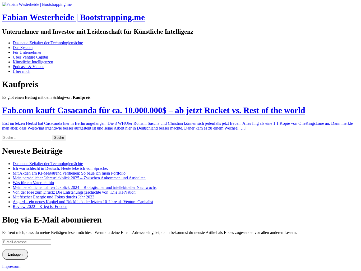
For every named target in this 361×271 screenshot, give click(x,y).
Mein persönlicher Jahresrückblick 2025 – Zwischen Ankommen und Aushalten (79, 178)
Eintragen (15, 254)
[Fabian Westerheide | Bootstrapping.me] (37, 4)
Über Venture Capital (30, 57)
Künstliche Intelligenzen (33, 62)
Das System (23, 47)
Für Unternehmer (27, 52)
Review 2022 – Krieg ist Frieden (40, 206)
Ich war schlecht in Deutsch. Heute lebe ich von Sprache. (60, 168)
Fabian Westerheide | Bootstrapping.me (73, 17)
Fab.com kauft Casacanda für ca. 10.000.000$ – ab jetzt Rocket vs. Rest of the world (153, 110)
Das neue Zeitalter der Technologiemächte (48, 43)
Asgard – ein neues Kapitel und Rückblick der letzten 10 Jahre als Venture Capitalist (83, 201)
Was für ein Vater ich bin (33, 182)
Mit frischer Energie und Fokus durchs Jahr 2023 (53, 197)
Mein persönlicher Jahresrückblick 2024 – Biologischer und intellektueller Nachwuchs (84, 187)
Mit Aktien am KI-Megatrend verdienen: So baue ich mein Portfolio (69, 173)
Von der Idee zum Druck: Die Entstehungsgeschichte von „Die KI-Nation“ (75, 192)
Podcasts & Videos (28, 66)
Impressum (11, 266)
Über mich (21, 71)
